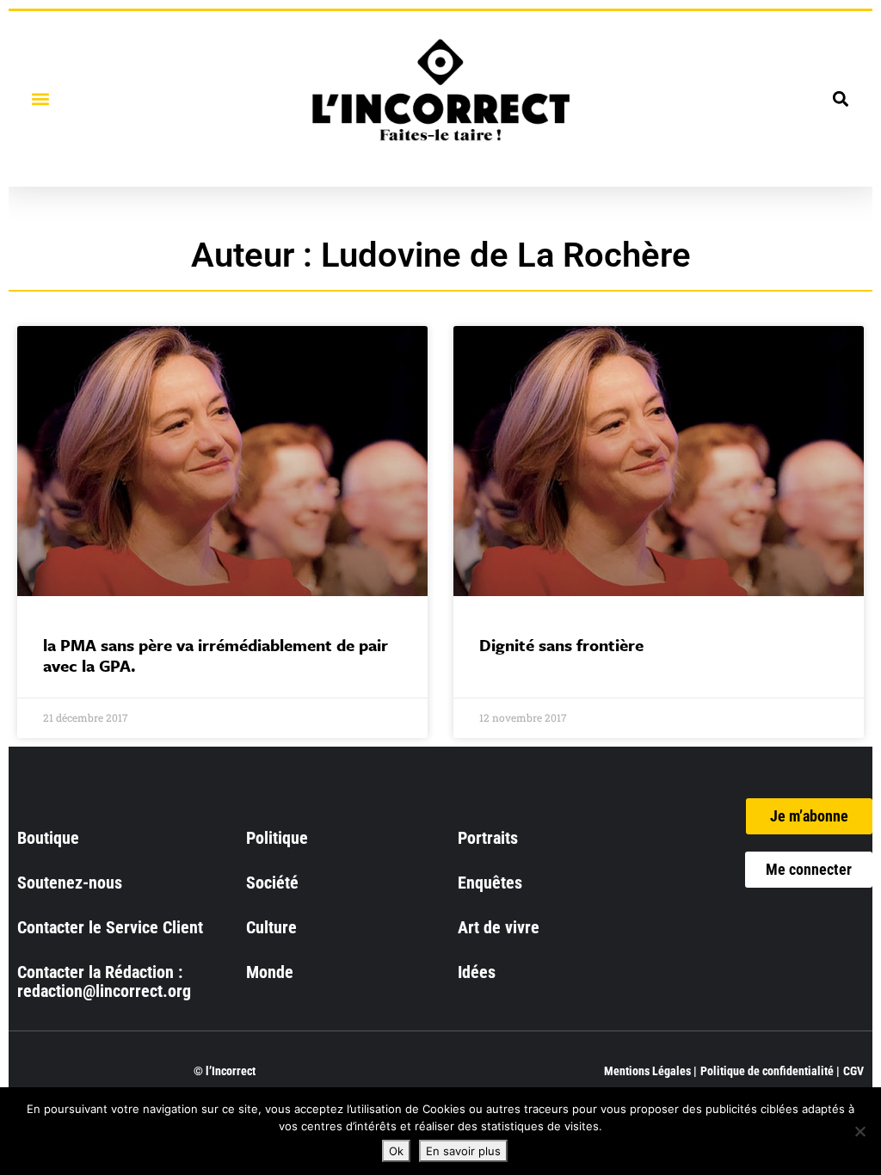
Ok (396, 1151)
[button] (40, 98)
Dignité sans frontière (561, 644)
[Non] (859, 1131)
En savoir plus (463, 1151)
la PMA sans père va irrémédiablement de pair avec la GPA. (215, 655)
